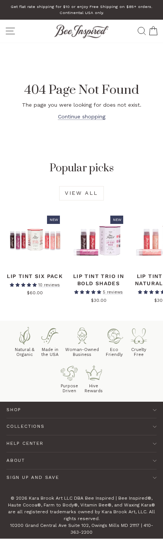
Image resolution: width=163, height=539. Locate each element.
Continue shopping (81, 116)
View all (81, 193)
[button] (24, 285)
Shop (13, 409)
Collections (25, 426)
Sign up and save (32, 477)
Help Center (25, 443)
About (15, 460)
